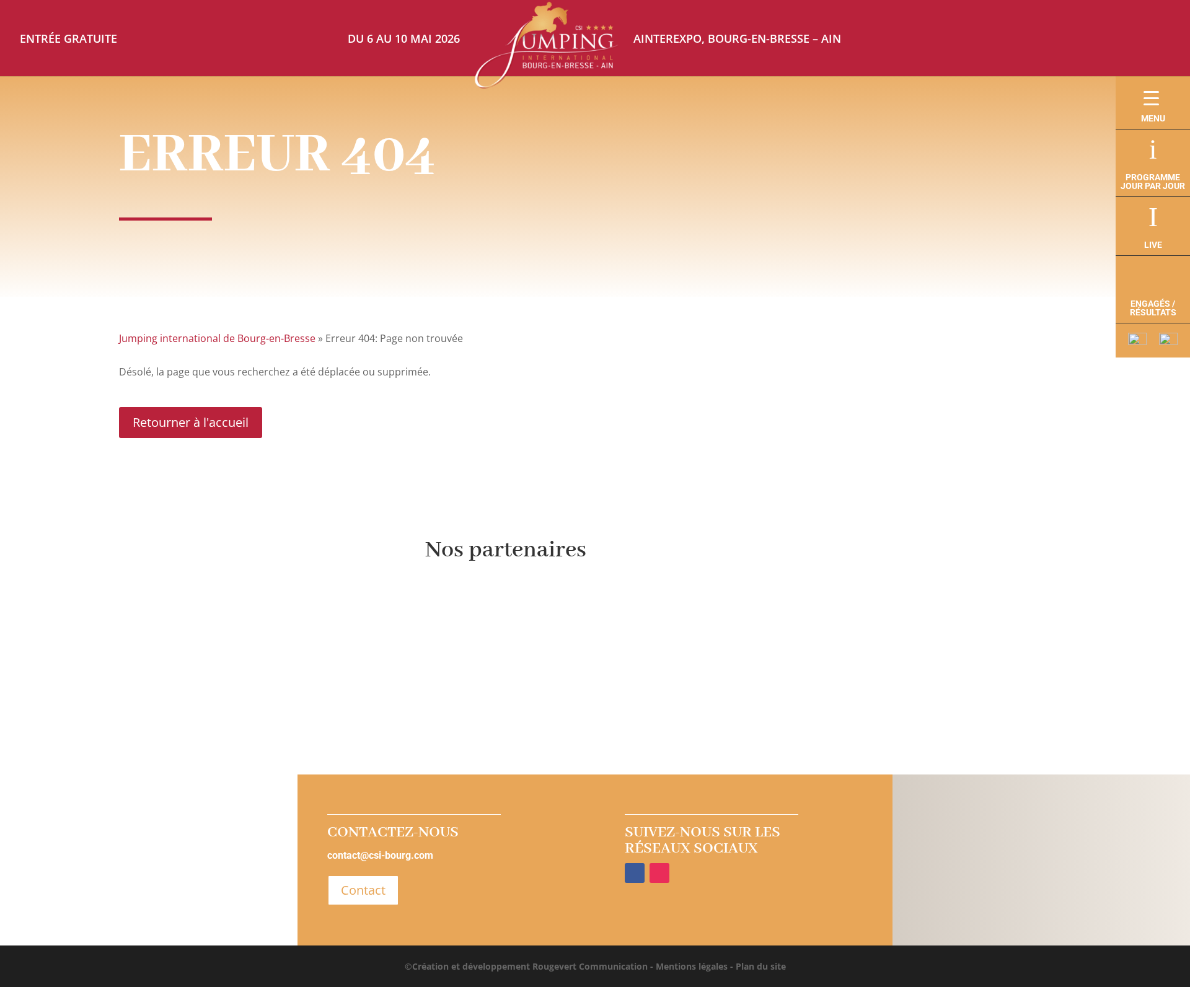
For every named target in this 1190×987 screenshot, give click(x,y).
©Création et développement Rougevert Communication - (529, 966)
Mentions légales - (693, 966)
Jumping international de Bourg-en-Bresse (217, 338)
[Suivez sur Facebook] (635, 873)
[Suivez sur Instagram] (659, 873)
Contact (363, 890)
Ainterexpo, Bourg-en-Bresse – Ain (737, 38)
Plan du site (759, 966)
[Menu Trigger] (1151, 98)
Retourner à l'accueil (191, 422)
